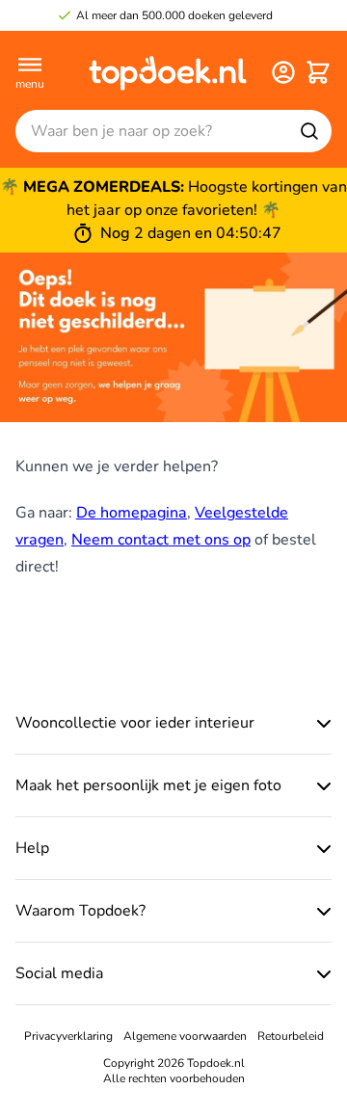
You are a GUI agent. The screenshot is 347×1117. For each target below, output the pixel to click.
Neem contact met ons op (161, 539)
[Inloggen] (283, 72)
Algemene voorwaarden (185, 1036)
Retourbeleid (290, 1036)
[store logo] (168, 72)
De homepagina (131, 512)
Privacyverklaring (68, 1036)
